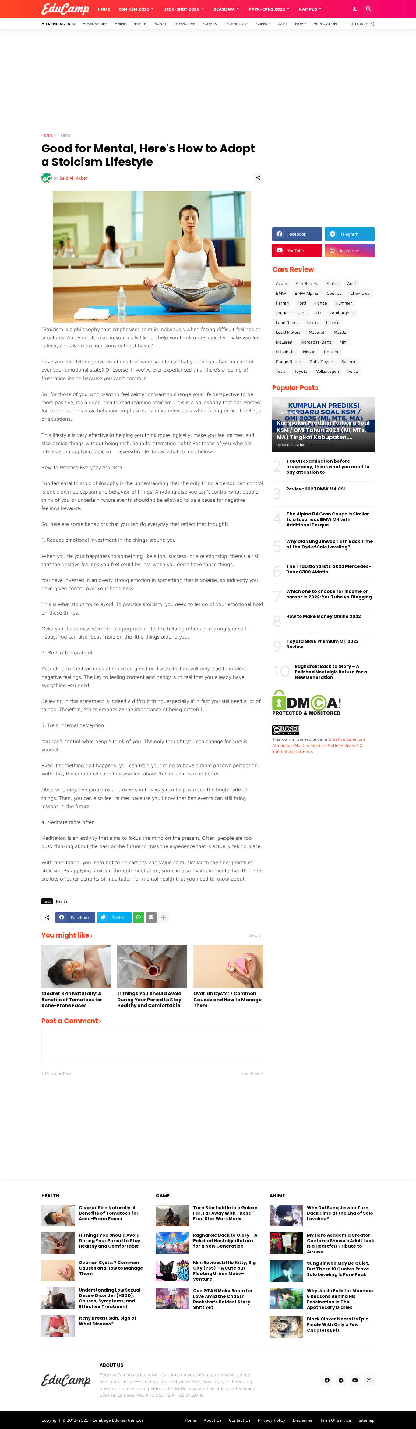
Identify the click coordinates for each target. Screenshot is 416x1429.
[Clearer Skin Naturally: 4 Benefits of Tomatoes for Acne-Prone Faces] (76, 966)
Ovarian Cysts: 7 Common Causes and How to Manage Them (227, 1000)
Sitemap (367, 1420)
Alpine (333, 283)
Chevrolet (359, 293)
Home (104, 9)
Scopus (210, 23)
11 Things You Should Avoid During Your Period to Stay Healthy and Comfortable (149, 1000)
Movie (300, 23)
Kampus (308, 9)
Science (263, 23)
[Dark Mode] (355, 9)
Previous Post (58, 1073)
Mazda (340, 332)
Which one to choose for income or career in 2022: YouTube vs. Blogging (329, 594)
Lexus (312, 322)
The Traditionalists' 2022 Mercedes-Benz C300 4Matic (328, 569)
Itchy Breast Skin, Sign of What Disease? (107, 1320)
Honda (321, 302)
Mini (343, 341)
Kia (318, 312)
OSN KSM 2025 (133, 9)
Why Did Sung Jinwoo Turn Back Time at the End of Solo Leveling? (329, 544)
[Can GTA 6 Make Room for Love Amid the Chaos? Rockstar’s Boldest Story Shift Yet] (172, 1298)
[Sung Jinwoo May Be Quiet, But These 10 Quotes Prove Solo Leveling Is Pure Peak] (286, 1271)
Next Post (250, 1073)
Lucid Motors (288, 332)
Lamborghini (342, 312)
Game (283, 23)
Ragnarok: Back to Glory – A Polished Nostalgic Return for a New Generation (331, 672)
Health (139, 23)
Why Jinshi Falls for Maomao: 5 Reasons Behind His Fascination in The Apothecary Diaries (340, 1299)
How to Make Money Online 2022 (323, 616)
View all (255, 935)
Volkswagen (327, 371)
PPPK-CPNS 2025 (267, 9)
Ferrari (282, 302)
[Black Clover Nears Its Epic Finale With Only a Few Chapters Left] (286, 1327)
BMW (281, 293)
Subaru (348, 361)
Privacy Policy (271, 1420)
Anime (120, 23)
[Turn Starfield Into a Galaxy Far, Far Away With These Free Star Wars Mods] (172, 1215)
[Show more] (163, 917)
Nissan (309, 351)
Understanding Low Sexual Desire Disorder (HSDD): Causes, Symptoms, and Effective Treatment (109, 1298)
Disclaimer (302, 1420)
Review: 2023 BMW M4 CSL (316, 489)
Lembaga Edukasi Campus (118, 1420)
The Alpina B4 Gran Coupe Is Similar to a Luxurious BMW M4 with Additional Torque (328, 519)
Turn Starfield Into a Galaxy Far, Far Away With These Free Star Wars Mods (225, 1213)
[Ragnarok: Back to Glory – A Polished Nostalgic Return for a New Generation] (172, 1243)
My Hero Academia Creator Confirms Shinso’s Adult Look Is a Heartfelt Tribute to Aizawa (340, 1243)
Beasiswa (224, 9)
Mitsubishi (285, 351)
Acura (281, 283)
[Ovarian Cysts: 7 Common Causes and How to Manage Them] (228, 966)
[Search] (369, 9)
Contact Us (239, 1420)
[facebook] (327, 1380)
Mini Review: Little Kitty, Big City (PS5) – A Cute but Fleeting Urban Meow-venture (224, 1271)
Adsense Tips (95, 23)
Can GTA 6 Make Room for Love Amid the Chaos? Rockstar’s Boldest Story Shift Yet (223, 1299)
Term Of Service (335, 1420)
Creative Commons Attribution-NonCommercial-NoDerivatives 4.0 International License (318, 745)
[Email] (151, 917)
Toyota (301, 371)
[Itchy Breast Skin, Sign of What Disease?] (58, 1326)
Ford (301, 302)
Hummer (344, 302)
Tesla (281, 371)
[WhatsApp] (138, 917)
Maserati (317, 332)
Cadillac (334, 293)
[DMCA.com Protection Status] (306, 713)
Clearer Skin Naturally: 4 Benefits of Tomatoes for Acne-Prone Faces (71, 1000)
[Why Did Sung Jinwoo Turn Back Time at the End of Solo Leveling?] (286, 1215)
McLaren (284, 341)
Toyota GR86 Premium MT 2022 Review (323, 644)
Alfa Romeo (307, 283)
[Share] (258, 178)
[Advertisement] (208, 81)
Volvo (352, 371)
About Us (212, 1420)
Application (325, 23)
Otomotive (184, 23)
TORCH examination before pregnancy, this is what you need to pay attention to (327, 466)
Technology (236, 23)
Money (160, 23)
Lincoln (333, 322)
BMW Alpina (306, 293)
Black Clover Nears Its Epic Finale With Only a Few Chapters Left (337, 1324)
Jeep (302, 312)
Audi (351, 283)
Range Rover (288, 361)
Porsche (332, 351)
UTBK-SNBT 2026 (181, 9)
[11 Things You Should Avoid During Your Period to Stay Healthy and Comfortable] (152, 966)
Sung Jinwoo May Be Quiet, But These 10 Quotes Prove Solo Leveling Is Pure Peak (338, 1268)
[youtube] (355, 1380)
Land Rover (287, 322)
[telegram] (341, 1380)
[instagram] (369, 1380)
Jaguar (282, 312)
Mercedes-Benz (316, 341)
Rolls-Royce (321, 361)
